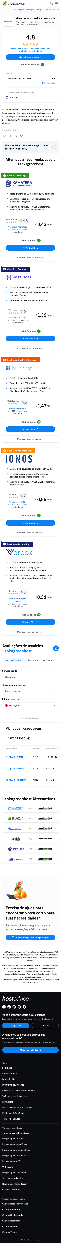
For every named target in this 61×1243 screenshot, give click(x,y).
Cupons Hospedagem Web (15, 1203)
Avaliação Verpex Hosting (17, 599)
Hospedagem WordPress (14, 1144)
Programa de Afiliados (13, 1084)
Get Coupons (31, 240)
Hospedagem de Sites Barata (16, 1155)
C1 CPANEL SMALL (14, 757)
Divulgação (7, 1101)
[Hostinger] (19, 277)
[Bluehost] (19, 368)
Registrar (16, 1025)
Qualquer (10, 677)
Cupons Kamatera (11, 1209)
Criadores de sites (11, 1189)
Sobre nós (7, 1067)
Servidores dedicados (12, 1178)
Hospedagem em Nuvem (14, 1172)
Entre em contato (10, 1073)
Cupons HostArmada (12, 1215)
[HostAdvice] (14, 3)
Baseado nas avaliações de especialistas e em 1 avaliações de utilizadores (30, 49)
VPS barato (7, 1166)
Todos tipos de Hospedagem (16, 1132)
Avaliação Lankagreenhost (36, 18)
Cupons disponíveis (31, 64)
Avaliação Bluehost (17, 408)
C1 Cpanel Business (15, 768)
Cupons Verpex (9, 1232)
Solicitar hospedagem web (15, 1096)
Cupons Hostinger (11, 1220)
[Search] (51, 3)
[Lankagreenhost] (8, 21)
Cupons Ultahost (10, 1226)
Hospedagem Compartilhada (16, 1149)
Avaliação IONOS (17, 501)
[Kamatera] (19, 184)
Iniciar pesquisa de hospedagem (32, 937)
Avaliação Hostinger (17, 317)
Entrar (45, 1025)
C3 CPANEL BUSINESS (16, 780)
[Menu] (56, 3)
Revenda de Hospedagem (14, 1183)
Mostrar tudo (48, 83)
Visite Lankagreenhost (30, 57)
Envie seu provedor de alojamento (18, 1090)
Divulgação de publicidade (47, 9)
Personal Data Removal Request (17, 1107)
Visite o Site (28, 247)
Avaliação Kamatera (17, 226)
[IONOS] (19, 459)
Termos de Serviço (11, 1118)
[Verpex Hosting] (19, 552)
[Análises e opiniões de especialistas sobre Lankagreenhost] (4, 135)
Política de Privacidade (13, 1113)
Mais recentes (12, 691)
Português (14, 705)
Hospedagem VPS (11, 1161)
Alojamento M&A (29, 1049)
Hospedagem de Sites (12, 1138)
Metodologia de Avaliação (23, 9)
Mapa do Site (8, 1079)
